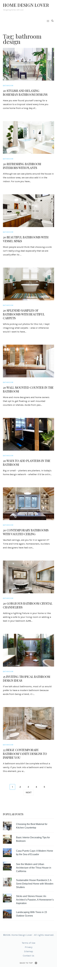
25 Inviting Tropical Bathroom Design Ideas (26, 678)
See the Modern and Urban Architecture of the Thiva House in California (33, 867)
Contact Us (28, 955)
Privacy (28, 947)
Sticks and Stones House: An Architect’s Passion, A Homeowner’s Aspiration (35, 899)
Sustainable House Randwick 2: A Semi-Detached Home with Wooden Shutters (34, 883)
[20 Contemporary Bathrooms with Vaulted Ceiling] (28, 503)
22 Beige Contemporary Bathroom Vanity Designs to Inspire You (25, 753)
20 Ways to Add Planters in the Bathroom (26, 462)
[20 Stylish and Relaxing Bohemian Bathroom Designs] (28, 64)
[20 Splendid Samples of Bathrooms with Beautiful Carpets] (28, 284)
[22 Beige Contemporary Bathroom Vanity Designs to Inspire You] (28, 723)
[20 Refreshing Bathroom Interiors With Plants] (28, 137)
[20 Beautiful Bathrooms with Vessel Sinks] (28, 210)
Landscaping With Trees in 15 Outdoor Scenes (31, 914)
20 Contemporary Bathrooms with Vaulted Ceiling (26, 532)
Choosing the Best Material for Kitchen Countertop (31, 826)
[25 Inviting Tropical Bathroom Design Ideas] (28, 650)
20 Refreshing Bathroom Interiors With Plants (22, 166)
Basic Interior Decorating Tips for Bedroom (33, 839)
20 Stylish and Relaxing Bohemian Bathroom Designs (25, 92)
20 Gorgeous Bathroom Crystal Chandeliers (27, 605)
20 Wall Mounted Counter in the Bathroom (28, 389)
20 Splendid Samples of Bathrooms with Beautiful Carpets (24, 314)
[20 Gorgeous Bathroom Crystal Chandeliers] (28, 577)
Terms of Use (28, 942)
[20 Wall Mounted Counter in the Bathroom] (28, 361)
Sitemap (28, 951)
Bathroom (8, 86)
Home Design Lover (26, 5)
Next (28, 792)
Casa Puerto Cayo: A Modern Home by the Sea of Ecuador (34, 853)
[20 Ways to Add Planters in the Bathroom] (28, 434)
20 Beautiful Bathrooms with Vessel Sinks (25, 239)
